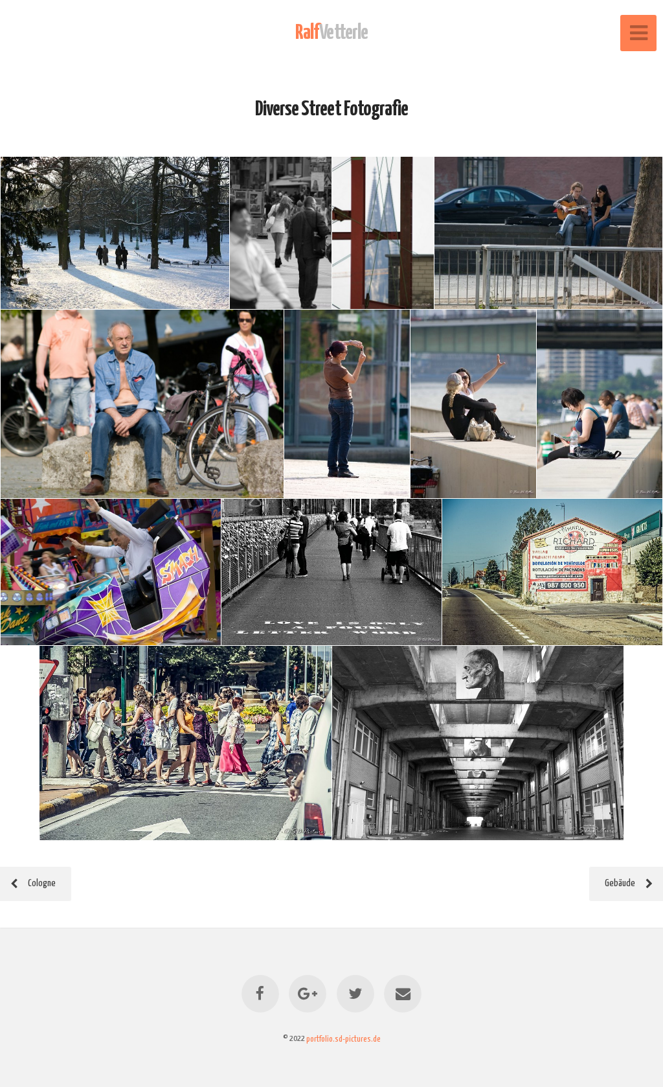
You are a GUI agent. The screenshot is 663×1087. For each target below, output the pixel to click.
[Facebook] (260, 994)
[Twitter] (355, 994)
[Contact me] (402, 994)
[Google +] (307, 994)
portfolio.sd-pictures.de (343, 1038)
